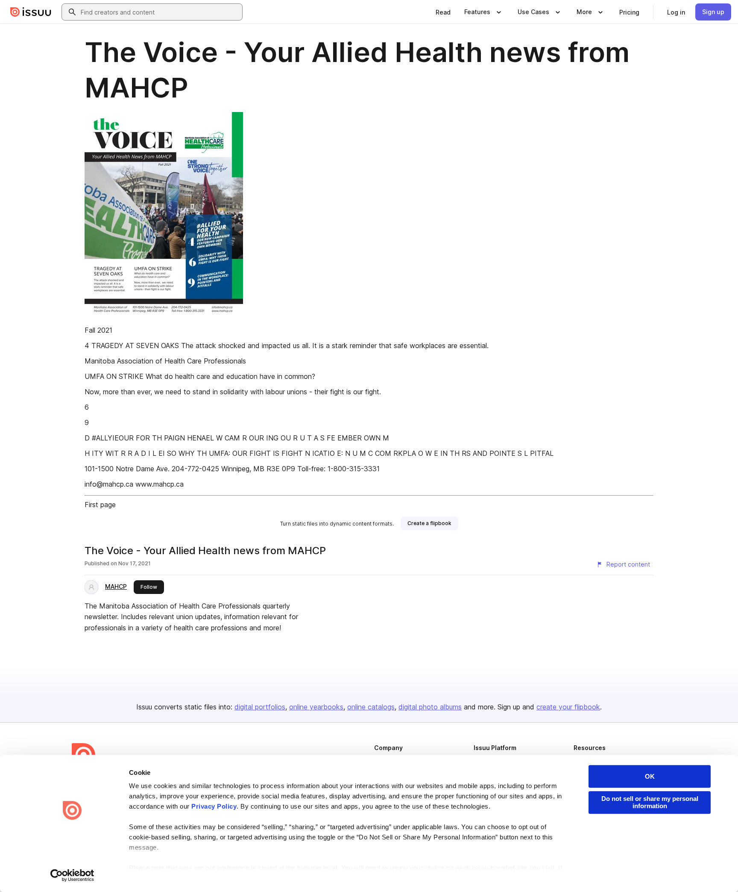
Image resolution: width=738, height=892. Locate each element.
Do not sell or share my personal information (649, 802)
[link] (443, 12)
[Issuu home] (31, 12)
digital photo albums (430, 707)
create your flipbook (568, 707)
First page (100, 504)
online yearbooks (316, 707)
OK (650, 776)
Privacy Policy (214, 806)
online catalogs (371, 707)
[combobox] (160, 12)
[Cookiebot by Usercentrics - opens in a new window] (72, 875)
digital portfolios (259, 707)
